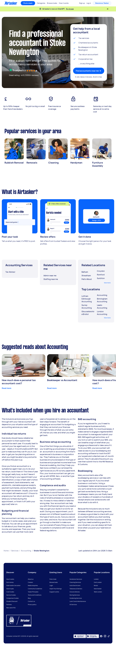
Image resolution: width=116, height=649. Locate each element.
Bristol (96, 585)
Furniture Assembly (97, 164)
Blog (29, 598)
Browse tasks (54, 582)
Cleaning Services (75, 582)
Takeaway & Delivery (76, 589)
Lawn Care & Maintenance (78, 601)
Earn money (10, 582)
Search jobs (10, 589)
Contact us (31, 601)
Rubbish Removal (14, 162)
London (96, 579)
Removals (32, 162)
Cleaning (53, 162)
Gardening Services (76, 598)
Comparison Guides (12, 598)
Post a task (27, 3)
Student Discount (11, 601)
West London (98, 592)
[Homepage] (11, 3)
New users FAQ (11, 608)
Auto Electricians (75, 585)
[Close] (107, 9)
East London (98, 582)
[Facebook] (101, 636)
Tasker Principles (33, 592)
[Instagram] (105, 636)
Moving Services (75, 595)
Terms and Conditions (34, 595)
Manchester (98, 589)
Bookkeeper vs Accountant (62, 380)
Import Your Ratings (56, 589)
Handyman (76, 162)
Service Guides (11, 595)
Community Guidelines (35, 589)
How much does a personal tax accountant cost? (19, 382)
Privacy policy (32, 604)
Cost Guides (10, 592)
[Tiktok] (109, 636)
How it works (10, 579)
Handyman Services (76, 579)
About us (30, 579)
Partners (9, 604)
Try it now (70, 9)
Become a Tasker (102, 3)
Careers (30, 582)
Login (51, 585)
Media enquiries (33, 585)
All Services (73, 604)
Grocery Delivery (75, 592)
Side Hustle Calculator (13, 585)
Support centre (54, 592)
